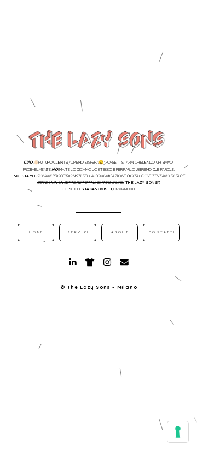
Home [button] (36, 232)
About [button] (120, 232)
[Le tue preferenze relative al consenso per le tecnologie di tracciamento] (177, 431)
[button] (73, 262)
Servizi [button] (78, 232)
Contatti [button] (162, 232)
